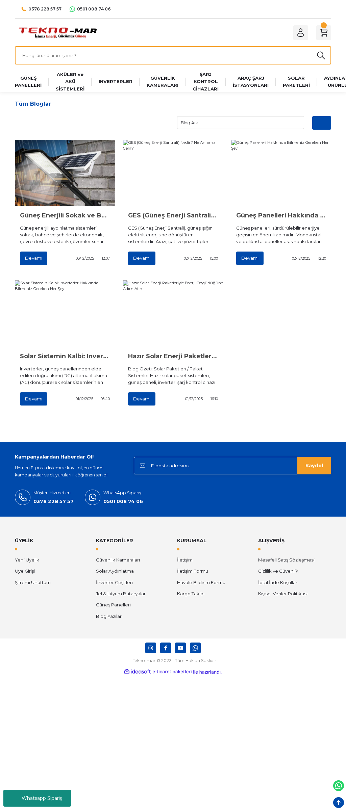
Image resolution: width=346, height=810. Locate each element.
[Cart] (323, 32)
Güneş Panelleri (113, 604)
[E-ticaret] (172, 672)
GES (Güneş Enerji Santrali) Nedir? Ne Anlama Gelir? (173, 215)
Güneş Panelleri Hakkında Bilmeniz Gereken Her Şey (281, 215)
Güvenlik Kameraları (118, 560)
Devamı (33, 258)
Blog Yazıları (109, 616)
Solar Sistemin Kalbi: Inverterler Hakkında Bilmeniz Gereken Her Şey (65, 356)
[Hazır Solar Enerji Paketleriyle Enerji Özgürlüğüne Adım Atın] (173, 313)
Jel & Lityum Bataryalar (121, 593)
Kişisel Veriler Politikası (282, 593)
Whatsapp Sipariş (42, 798)
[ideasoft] (137, 672)
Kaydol (314, 466)
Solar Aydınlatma (115, 571)
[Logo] (57, 32)
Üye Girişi (25, 571)
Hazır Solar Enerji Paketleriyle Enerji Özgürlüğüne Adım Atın (173, 356)
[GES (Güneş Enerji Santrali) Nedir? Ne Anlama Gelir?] (173, 173)
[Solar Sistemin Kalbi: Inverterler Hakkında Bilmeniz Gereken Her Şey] (65, 313)
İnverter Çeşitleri (114, 582)
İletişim (185, 560)
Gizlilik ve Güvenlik (278, 571)
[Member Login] (300, 32)
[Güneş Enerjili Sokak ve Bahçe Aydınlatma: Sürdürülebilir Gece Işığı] (65, 173)
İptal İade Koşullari (278, 582)
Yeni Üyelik (27, 560)
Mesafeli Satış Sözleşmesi (286, 560)
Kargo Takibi (190, 593)
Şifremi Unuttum (33, 582)
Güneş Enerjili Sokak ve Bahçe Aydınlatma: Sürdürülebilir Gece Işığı (65, 215)
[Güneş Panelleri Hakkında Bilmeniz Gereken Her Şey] (281, 173)
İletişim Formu (192, 571)
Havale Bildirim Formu (201, 582)
